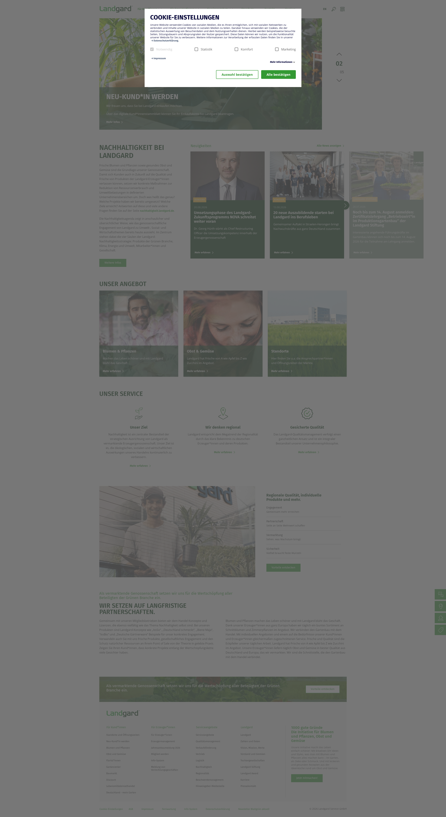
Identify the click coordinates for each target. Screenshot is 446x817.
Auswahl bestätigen (237, 74)
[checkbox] (152, 49)
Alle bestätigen (278, 74)
